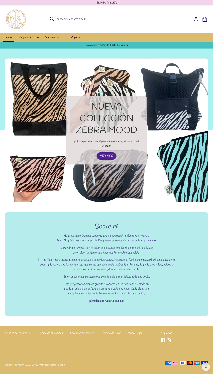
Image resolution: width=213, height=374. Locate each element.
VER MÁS (106, 156)
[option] (106, 130)
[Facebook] (163, 340)
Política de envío (111, 333)
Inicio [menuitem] (8, 37)
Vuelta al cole (53, 37)
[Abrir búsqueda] (52, 18)
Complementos (26, 37)
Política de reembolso (18, 333)
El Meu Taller (37, 364)
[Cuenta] (196, 18)
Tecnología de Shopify (55, 364)
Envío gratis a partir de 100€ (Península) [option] (106, 45)
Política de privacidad (50, 333)
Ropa (74, 37)
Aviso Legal (135, 333)
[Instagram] (169, 340)
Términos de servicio (82, 333)
